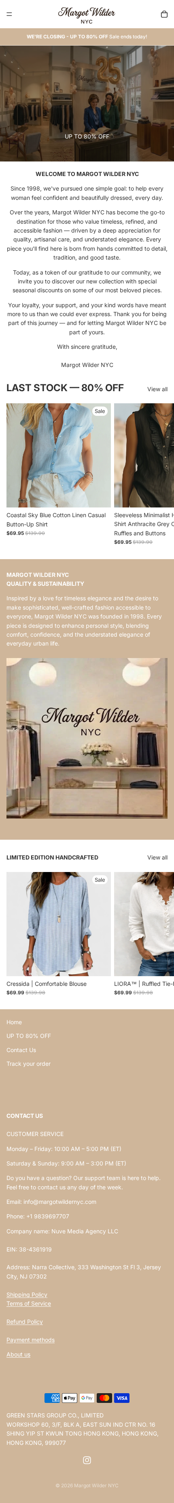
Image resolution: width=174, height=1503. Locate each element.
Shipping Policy (26, 1294)
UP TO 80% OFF (28, 1036)
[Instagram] (87, 1460)
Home (14, 1022)
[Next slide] (159, 474)
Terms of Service (28, 1303)
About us (18, 1354)
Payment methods (30, 1339)
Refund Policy (24, 1321)
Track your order (28, 1063)
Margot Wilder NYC (96, 1485)
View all (157, 389)
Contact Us (21, 1049)
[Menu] (9, 14)
